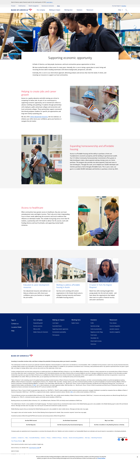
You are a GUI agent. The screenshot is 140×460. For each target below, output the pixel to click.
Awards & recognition (115, 332)
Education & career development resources (36, 286)
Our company (41, 10)
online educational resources (39, 117)
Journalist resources (114, 329)
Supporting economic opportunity (60, 329)
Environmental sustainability (59, 332)
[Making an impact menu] (61, 10)
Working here (68, 10)
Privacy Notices (101, 458)
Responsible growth (38, 323)
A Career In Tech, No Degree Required (100, 286)
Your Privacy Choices (16, 441)
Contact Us (21, 437)
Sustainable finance (57, 326)
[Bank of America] (21, 10)
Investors (79, 10)
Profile (92, 323)
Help (120, 10)
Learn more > (49, 2)
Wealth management (33, 6)
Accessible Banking (34, 437)
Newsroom (90, 10)
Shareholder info (94, 338)
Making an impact (54, 10)
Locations (13, 437)
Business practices (37, 326)
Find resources (55, 335)
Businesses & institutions (48, 6)
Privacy (48, 437)
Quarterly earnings (95, 326)
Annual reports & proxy (96, 341)
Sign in (13, 320)
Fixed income (94, 335)
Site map (87, 437)
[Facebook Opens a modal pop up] (119, 439)
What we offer (36, 329)
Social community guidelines (76, 437)
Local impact (55, 323)
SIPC (34, 385)
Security (65, 437)
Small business (21, 6)
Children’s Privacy (56, 437)
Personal (13, 6)
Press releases (113, 323)
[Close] (137, 457)
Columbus (124, 6)
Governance (93, 344)
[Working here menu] (74, 10)
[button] (127, 10)
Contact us (15, 324)
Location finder (16, 327)
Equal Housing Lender (34, 447)
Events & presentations (96, 329)
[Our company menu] (46, 10)
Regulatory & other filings (97, 332)
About (58, 6)
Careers (43, 437)
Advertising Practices (96, 437)
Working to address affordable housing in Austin (68, 286)
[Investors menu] (84, 10)
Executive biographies (115, 326)
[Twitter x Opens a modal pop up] (122, 439)
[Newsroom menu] (94, 10)
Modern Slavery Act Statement (40, 332)
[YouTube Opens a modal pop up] (126, 439)
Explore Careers (75, 323)
